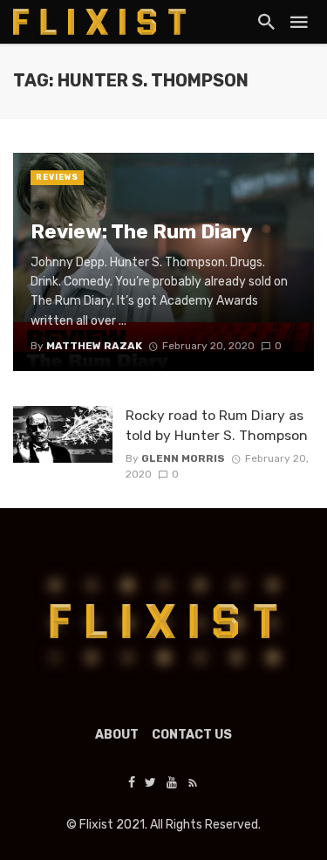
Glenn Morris (183, 458)
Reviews (57, 177)
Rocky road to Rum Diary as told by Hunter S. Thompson (217, 425)
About (117, 734)
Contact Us (192, 734)
